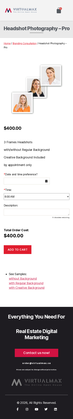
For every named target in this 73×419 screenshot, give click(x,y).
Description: (11, 205)
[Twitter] (46, 409)
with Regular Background (26, 283)
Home (7, 43)
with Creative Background (27, 287)
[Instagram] (27, 409)
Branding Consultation (24, 43)
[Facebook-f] (18, 409)
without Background (23, 278)
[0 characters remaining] (36, 212)
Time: (8, 190)
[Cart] (58, 10)
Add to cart (18, 249)
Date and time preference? (21, 174)
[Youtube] (36, 409)
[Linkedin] (55, 409)
